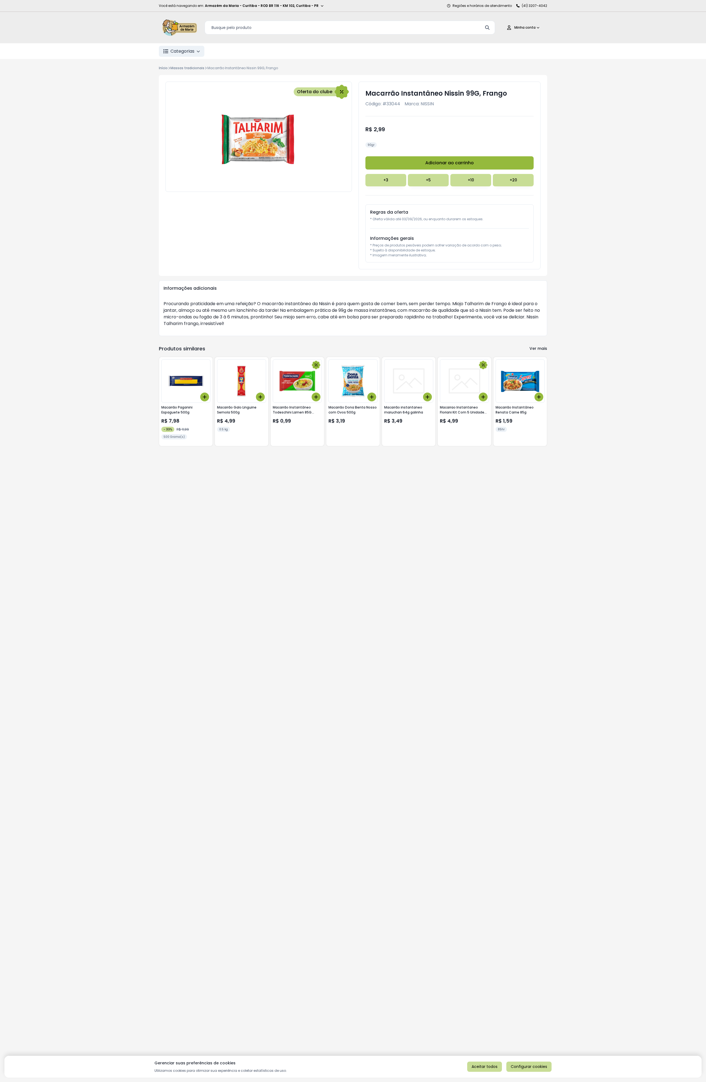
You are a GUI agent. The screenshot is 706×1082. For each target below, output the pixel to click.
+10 (471, 180)
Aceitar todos (485, 1066)
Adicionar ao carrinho (449, 163)
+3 (385, 180)
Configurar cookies (529, 1066)
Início (163, 68)
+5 (428, 180)
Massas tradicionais (187, 68)
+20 (513, 180)
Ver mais (538, 348)
